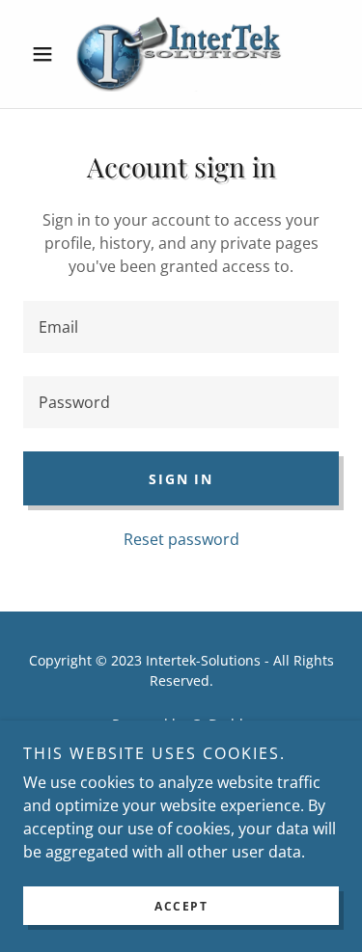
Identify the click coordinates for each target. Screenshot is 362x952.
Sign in (180, 479)
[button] (46, 54)
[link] (180, 54)
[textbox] (181, 327)
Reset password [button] (181, 539)
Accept (181, 906)
